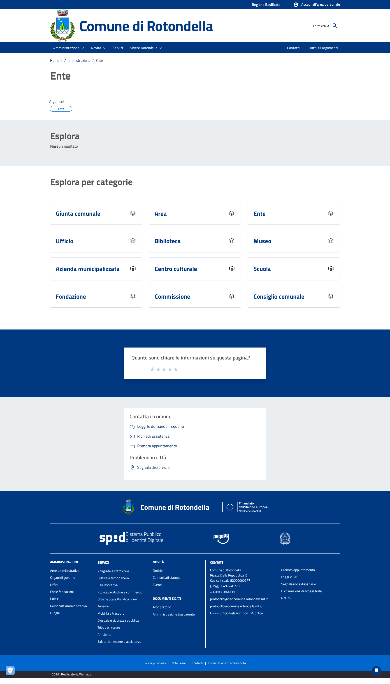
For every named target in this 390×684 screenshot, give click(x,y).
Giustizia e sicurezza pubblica (118, 620)
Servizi (103, 562)
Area (161, 213)
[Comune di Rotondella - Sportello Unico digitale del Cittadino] (62, 25)
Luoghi (55, 612)
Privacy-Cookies (155, 663)
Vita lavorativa (108, 585)
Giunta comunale (78, 213)
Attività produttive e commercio (120, 592)
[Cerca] (335, 26)
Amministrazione (77, 60)
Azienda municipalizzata (88, 268)
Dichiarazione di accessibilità (301, 591)
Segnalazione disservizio (298, 584)
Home (54, 60)
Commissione (172, 296)
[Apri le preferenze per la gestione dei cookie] (11, 671)
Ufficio (64, 240)
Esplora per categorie (91, 181)
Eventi (157, 584)
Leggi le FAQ (290, 576)
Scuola (262, 268)
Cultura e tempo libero (113, 578)
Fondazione (71, 296)
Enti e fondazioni (62, 591)
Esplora (64, 135)
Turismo (103, 606)
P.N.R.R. (286, 598)
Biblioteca (168, 240)
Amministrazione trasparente (174, 614)
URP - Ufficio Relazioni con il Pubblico (236, 613)
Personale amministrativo (68, 606)
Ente (259, 213)
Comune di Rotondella (146, 25)
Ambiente (104, 634)
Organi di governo (62, 577)
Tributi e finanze (109, 627)
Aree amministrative (64, 570)
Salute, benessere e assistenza (120, 641)
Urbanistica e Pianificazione (117, 599)
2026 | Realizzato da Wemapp (71, 674)
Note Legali (179, 663)
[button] (316, 4)
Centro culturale (176, 268)
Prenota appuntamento (298, 569)
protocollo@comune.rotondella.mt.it (236, 606)
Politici (54, 598)
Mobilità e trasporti (111, 613)
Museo (262, 240)
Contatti (217, 562)
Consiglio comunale (278, 296)
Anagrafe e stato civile (113, 571)
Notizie (158, 570)
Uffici (54, 584)
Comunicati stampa (167, 577)
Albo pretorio (162, 607)
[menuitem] (293, 48)
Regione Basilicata (266, 4)
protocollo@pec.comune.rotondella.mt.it (239, 599)
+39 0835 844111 (222, 592)
